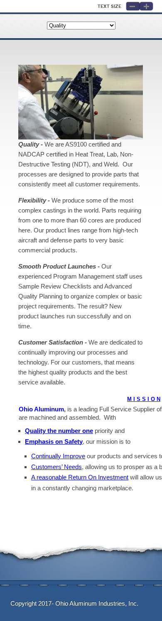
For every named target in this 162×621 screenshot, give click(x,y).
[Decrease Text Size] (133, 6)
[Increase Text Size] (146, 6)
